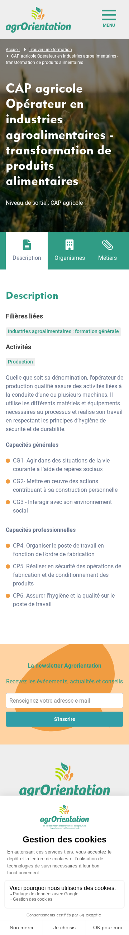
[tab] (27, 250)
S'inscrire (64, 719)
